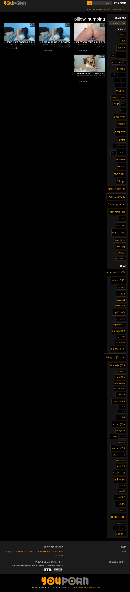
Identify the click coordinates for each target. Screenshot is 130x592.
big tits (120, 342)
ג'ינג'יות (123, 85)
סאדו (25, 552)
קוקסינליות (120, 246)
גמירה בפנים (121, 97)
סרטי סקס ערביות (117, 211)
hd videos (119, 455)
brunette (117, 365)
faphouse (121, 412)
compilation (119, 383)
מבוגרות (36, 552)
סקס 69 (121, 181)
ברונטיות (123, 80)
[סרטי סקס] (65, 581)
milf (119, 479)
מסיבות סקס (120, 159)
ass (120, 293)
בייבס (113, 55)
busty (122, 371)
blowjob (114, 357)
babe (121, 300)
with (120, 533)
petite (122, 486)
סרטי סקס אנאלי (116, 204)
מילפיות (113, 152)
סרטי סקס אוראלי (116, 189)
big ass (120, 319)
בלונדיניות (121, 68)
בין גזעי (123, 62)
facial (122, 407)
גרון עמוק (113, 97)
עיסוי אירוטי (120, 225)
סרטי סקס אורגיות (116, 196)
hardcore (118, 448)
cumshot (118, 401)
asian (121, 287)
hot (121, 466)
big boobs (119, 325)
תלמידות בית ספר (120, 258)
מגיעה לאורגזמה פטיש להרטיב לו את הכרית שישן (19, 42)
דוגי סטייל (123, 104)
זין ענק (122, 110)
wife (116, 528)
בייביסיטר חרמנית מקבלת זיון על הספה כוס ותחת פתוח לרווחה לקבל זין (89, 42)
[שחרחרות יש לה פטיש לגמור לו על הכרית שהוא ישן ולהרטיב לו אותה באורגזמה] (54, 32)
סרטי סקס (120, 3)
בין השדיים (116, 62)
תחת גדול (122, 253)
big (119, 312)
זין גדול (116, 103)
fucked (118, 424)
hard (122, 442)
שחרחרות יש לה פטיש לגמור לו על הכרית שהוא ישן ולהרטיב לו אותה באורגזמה (54, 42)
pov (121, 491)
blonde (118, 349)
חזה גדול (120, 132)
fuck (121, 417)
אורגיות (60, 552)
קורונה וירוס (59, 556)
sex (120, 504)
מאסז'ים (121, 152)
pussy (120, 497)
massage (119, 473)
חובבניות (121, 123)
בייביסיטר (120, 55)
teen (118, 517)
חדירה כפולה (119, 116)
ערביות (20, 552)
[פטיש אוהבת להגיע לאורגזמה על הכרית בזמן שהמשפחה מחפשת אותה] (89, 63)
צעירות (116, 240)
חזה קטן (122, 140)
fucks (122, 437)
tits (123, 528)
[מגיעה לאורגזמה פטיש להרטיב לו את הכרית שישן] (19, 32)
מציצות (121, 166)
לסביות (115, 146)
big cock (118, 331)
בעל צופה (113, 75)
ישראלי (54, 552)
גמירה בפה (120, 90)
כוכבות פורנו (122, 146)
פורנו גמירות (118, 232)
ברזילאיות (117, 80)
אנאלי (123, 40)
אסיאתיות (121, 47)
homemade (120, 460)
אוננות (123, 34)
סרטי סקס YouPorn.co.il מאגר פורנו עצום (83, 587)
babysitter (120, 305)
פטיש (123, 240)
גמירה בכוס (117, 85)
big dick (121, 337)
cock (120, 377)
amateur (115, 272)
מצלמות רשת (119, 173)
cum (120, 394)
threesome (121, 523)
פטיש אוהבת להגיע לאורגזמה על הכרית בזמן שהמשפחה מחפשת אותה (89, 73)
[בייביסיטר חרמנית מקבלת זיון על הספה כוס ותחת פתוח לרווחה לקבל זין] (89, 32)
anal (118, 280)
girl (114, 436)
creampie (119, 388)
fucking (120, 431)
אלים (118, 34)
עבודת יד (122, 218)
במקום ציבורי (121, 75)
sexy (122, 510)
